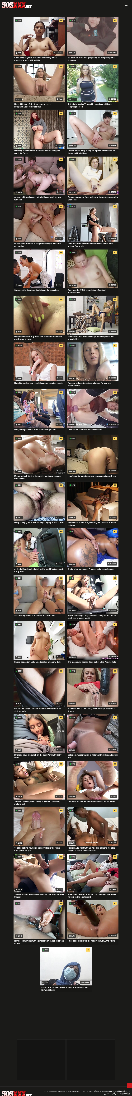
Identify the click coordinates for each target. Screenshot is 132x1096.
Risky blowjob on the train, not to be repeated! (35, 429)
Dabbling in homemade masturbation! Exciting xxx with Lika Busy (37, 152)
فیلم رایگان (126, 1091)
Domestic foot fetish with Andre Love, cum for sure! (91, 801)
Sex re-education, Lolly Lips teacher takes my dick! (37, 662)
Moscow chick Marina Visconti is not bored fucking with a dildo (37, 477)
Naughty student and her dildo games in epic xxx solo (38, 383)
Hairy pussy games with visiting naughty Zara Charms (39, 522)
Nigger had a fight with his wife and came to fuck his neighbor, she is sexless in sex (91, 849)
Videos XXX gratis (78, 1091)
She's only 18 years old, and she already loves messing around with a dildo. (35, 59)
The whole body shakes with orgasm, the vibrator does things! (39, 895)
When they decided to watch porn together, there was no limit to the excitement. (92, 895)
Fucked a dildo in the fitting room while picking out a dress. (91, 709)
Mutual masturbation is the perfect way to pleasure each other (37, 245)
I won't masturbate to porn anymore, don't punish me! (92, 476)
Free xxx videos (64, 1091)
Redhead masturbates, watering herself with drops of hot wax (92, 523)
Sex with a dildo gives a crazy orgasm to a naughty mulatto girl (37, 802)
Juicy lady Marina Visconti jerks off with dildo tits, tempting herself (90, 105)
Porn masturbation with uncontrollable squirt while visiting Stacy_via (90, 245)
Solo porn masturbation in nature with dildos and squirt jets (93, 756)
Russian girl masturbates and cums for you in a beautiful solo (89, 384)
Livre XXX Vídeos (92, 1091)
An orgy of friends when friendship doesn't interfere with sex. (37, 198)
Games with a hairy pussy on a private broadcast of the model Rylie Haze (91, 152)
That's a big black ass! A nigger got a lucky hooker (91, 569)
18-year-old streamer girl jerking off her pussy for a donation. (91, 59)
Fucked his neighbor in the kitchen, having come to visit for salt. (37, 709)
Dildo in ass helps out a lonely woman (85, 429)
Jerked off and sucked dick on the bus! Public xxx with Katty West (39, 570)
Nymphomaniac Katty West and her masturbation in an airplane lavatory (38, 338)
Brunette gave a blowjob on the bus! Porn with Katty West (37, 756)
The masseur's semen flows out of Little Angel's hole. (92, 662)
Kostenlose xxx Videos (109, 1091)
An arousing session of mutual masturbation (34, 615)
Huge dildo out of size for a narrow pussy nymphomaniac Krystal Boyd (33, 105)
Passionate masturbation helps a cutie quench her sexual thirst (91, 338)
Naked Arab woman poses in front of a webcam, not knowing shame (64, 988)
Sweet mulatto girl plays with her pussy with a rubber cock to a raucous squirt (92, 616)
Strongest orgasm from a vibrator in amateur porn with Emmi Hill (93, 198)
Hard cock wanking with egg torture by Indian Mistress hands (39, 942)
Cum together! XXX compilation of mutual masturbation (86, 291)
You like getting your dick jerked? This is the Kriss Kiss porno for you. (37, 849)
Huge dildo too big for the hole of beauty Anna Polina (91, 941)
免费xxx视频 (125, 1094)
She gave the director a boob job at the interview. (36, 290)
